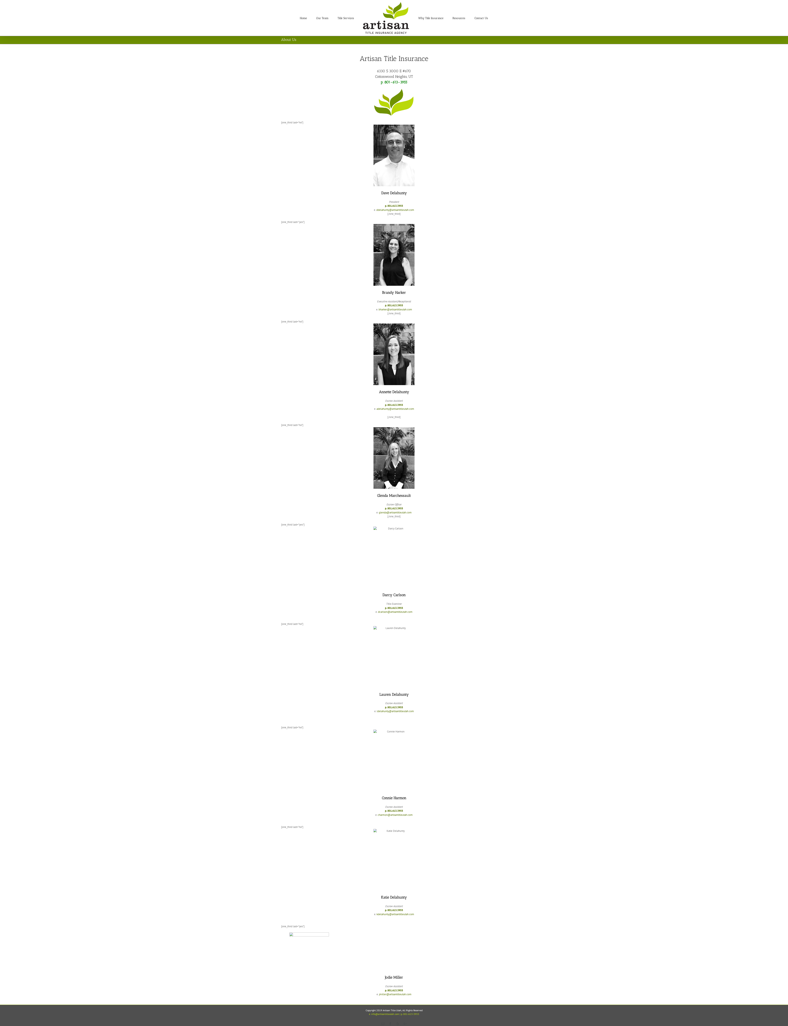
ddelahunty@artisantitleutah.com (395, 210)
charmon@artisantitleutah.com (395, 815)
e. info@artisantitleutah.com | (384, 1014)
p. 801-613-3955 (394, 82)
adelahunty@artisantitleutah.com (395, 409)
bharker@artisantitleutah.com (395, 309)
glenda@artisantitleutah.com (395, 512)
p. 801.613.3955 (394, 206)
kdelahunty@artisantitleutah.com (395, 914)
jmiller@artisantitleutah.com (395, 994)
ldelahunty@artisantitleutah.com (395, 711)
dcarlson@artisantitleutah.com (395, 612)
